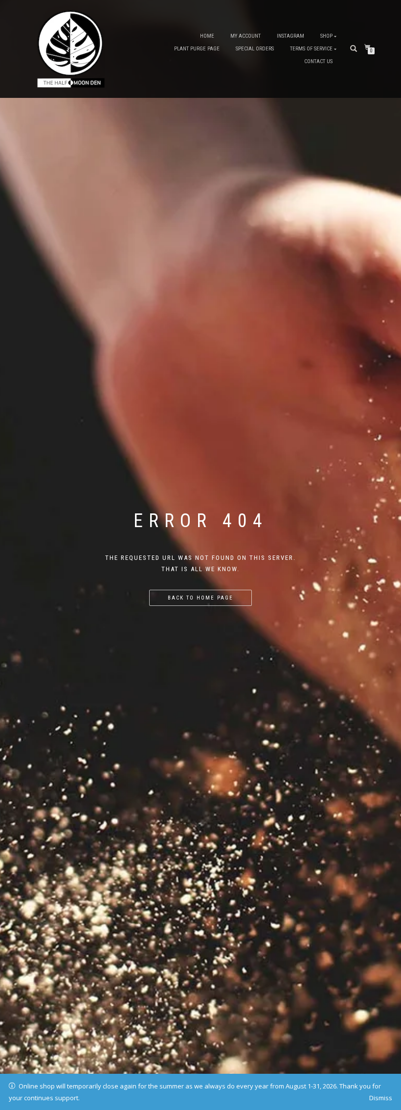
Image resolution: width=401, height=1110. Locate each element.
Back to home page (200, 598)
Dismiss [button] (380, 1097)
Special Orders (255, 49)
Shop (326, 36)
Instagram (290, 36)
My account (245, 36)
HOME (207, 36)
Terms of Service (311, 49)
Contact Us (318, 61)
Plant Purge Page (197, 49)
